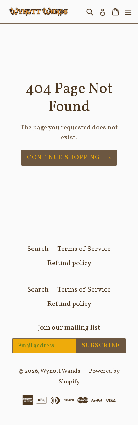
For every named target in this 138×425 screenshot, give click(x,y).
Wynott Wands (60, 371)
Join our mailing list (69, 328)
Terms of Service (84, 249)
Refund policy (69, 263)
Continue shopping (63, 157)
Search (38, 249)
